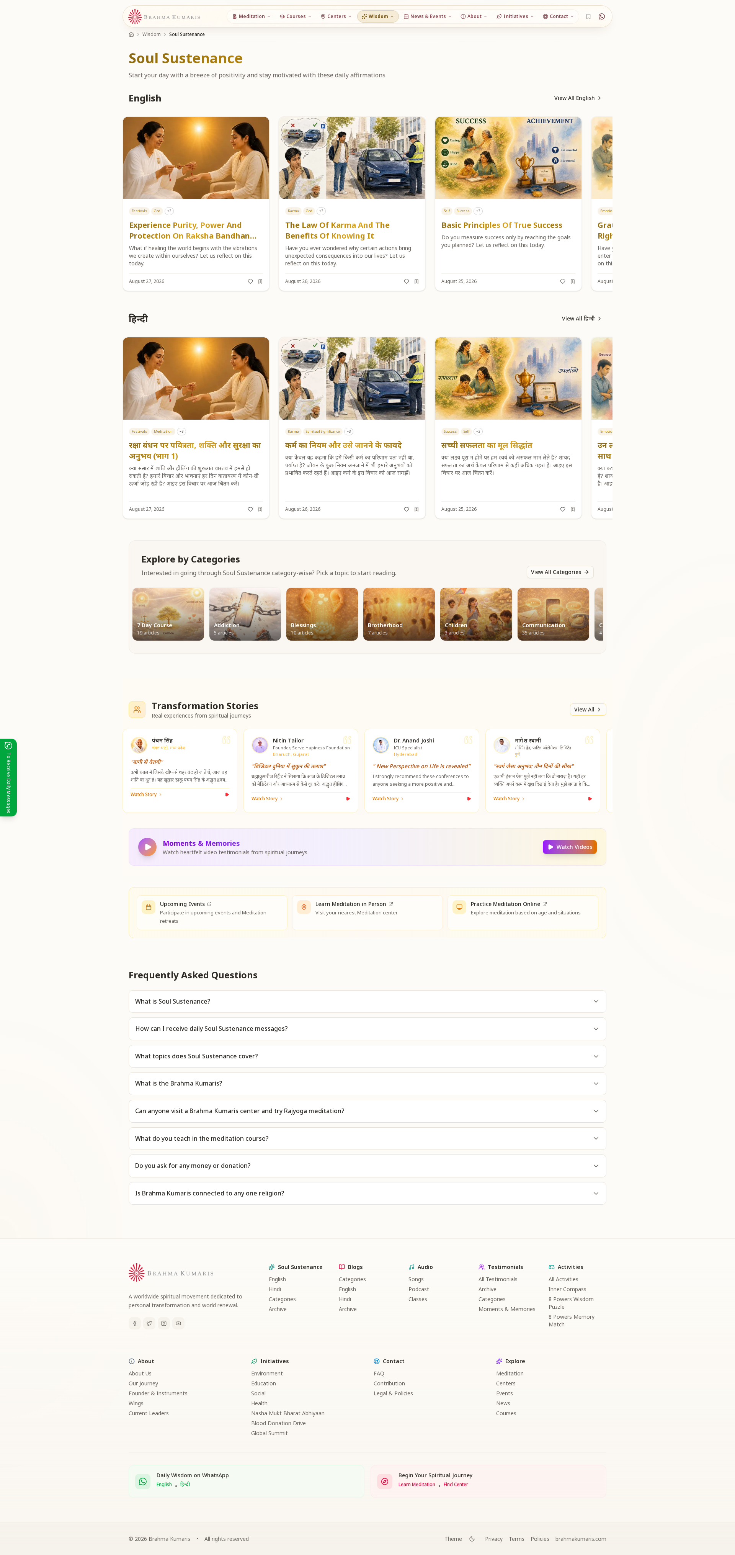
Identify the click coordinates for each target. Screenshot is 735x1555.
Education (263, 1383)
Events (504, 1393)
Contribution (389, 1383)
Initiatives (274, 1361)
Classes (417, 1299)
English (277, 1279)
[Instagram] (164, 1323)
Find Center (456, 1484)
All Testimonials (498, 1279)
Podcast (418, 1289)
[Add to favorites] (250, 281)
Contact (394, 1361)
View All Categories (556, 572)
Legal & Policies (393, 1393)
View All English (574, 97)
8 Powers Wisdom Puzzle (571, 1302)
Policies (540, 1538)
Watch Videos (574, 846)
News (503, 1403)
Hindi (275, 1289)
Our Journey (143, 1383)
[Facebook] (135, 1323)
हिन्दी (185, 1484)
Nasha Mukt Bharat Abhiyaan (288, 1413)
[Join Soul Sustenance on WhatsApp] (602, 16)
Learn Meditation (417, 1484)
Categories (282, 1299)
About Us (140, 1373)
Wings (136, 1403)
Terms (516, 1538)
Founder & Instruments (158, 1393)
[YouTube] (178, 1323)
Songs (416, 1279)
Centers (506, 1383)
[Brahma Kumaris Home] (164, 17)
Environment (267, 1373)
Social (258, 1393)
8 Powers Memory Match (572, 1320)
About (146, 1361)
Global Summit (269, 1433)
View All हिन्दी (578, 318)
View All (584, 709)
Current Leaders (149, 1413)
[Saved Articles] (588, 16)
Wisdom (151, 34)
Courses (506, 1413)
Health (259, 1403)
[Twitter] (149, 1323)
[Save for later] (260, 281)
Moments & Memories (507, 1309)
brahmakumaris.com (580, 1538)
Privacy (494, 1538)
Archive (278, 1309)
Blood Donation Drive (278, 1423)
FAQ (379, 1373)
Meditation (510, 1373)
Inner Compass (567, 1289)
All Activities (563, 1279)
